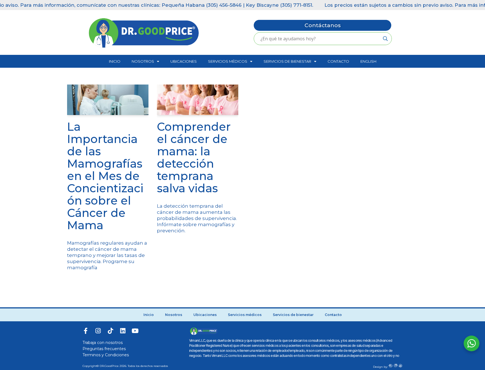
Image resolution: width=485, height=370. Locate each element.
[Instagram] (98, 331)
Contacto (338, 61)
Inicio (114, 61)
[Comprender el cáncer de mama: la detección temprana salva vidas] (197, 100)
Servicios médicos (227, 61)
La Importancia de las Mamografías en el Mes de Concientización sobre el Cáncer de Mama (105, 176)
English (368, 61)
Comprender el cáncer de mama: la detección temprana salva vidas (194, 157)
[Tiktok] (110, 331)
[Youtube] (135, 331)
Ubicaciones (183, 61)
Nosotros (143, 61)
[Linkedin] (123, 331)
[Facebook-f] (86, 331)
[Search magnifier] (385, 39)
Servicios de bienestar (287, 61)
